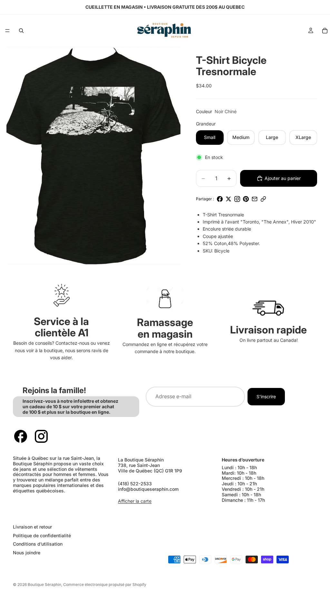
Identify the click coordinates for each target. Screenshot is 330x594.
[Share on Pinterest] (246, 199)
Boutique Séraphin (44, 584)
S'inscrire (266, 396)
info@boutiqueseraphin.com (148, 489)
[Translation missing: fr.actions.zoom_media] (93, 155)
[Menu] (7, 30)
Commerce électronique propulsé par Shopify (104, 584)
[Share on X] (228, 199)
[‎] (85, 514)
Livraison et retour (32, 527)
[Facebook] (20, 436)
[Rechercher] (21, 31)
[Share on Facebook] (220, 199)
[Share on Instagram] (237, 199)
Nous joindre (26, 552)
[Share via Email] (254, 199)
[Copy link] (263, 199)
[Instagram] (41, 436)
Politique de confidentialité (42, 535)
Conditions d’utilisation (38, 544)
